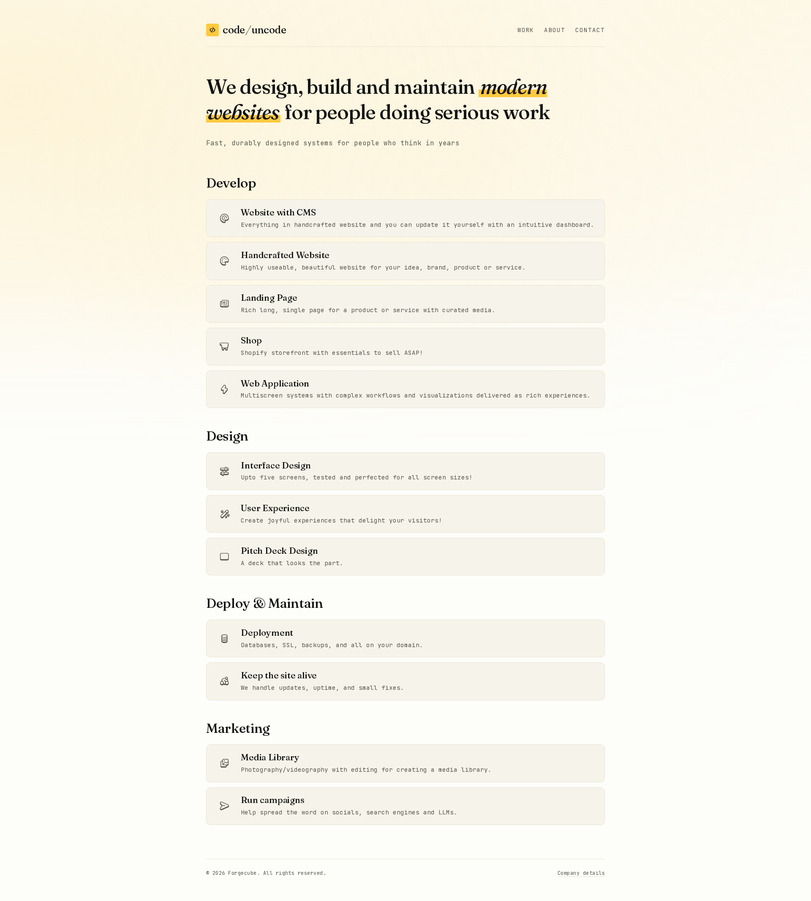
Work (525, 30)
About (554, 30)
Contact (590, 30)
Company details (581, 873)
